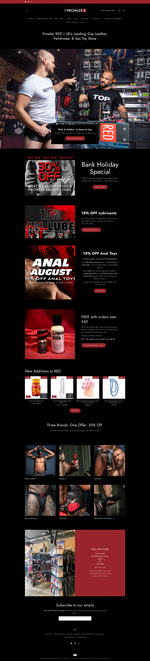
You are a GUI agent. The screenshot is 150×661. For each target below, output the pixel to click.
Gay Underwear (31, 518)
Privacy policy (75, 658)
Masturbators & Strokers (103, 518)
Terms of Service (69, 637)
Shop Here (100, 291)
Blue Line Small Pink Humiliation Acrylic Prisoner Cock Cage (88, 401)
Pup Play (62, 518)
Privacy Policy (99, 634)
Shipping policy (94, 658)
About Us (69, 634)
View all (75, 410)
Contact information (104, 658)
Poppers (62, 479)
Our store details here (75, 138)
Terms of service (84, 658)
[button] (27, 11)
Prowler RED (48, 658)
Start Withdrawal (81, 637)
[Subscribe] (89, 618)
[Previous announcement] (55, 1)
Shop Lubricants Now (91, 230)
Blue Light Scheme (87, 634)
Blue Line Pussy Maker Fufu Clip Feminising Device (114, 401)
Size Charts (48, 634)
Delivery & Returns (59, 634)
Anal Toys (97, 479)
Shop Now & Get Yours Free (93, 345)
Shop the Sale (100, 187)
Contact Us (77, 634)
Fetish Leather (30, 479)
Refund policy (66, 658)
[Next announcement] (94, 1)
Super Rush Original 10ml (36, 401)
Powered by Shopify (56, 658)
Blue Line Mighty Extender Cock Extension (62, 401)
